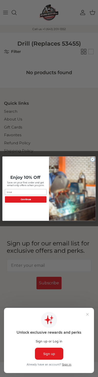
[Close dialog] (92, 159)
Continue (26, 199)
